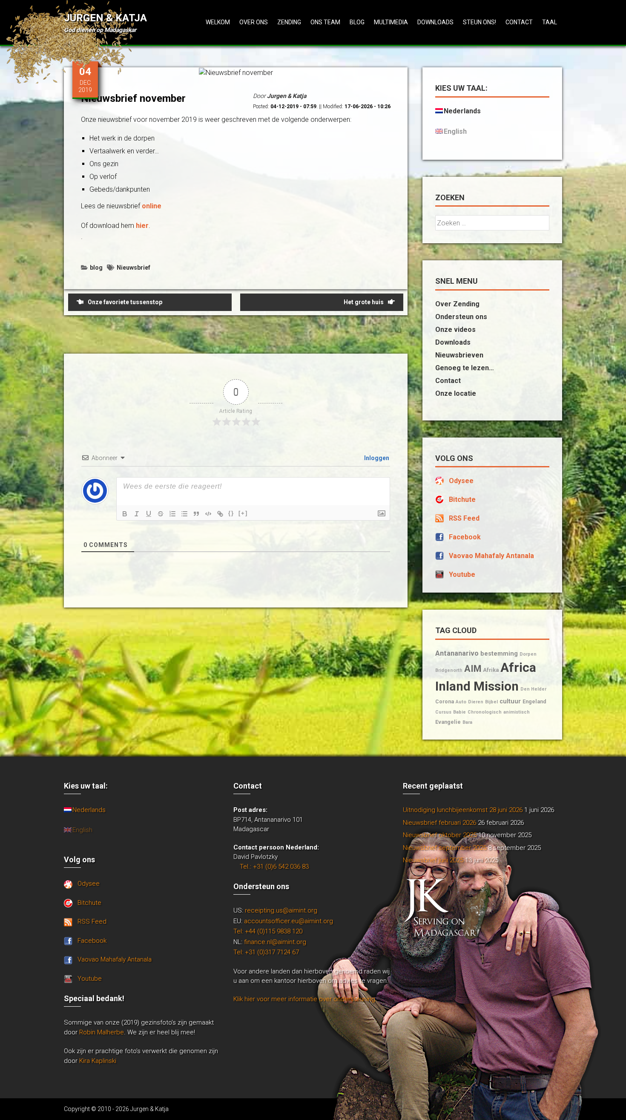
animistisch (516, 712)
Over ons (253, 22)
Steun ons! (479, 22)
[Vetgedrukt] (125, 514)
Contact (519, 22)
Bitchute (462, 499)
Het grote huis (364, 302)
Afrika (491, 670)
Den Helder (533, 689)
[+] (243, 513)
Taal (549, 22)
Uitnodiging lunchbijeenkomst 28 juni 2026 (463, 810)
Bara (467, 722)
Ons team (325, 22)
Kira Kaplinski (97, 1061)
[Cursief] (137, 514)
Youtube (462, 574)
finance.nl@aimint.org (275, 942)
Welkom (218, 22)
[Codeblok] (208, 514)
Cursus (443, 712)
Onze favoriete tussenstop (125, 302)
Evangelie (448, 722)
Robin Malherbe (101, 1032)
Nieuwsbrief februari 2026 (439, 822)
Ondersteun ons (461, 317)
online (151, 206)
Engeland (534, 701)
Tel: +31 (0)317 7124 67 (266, 952)
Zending (289, 22)
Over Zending (457, 304)
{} (231, 513)
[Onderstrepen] (149, 514)
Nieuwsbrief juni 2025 (433, 860)
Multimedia (391, 22)
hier (142, 226)
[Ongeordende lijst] (184, 514)
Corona (444, 701)
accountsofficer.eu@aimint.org (288, 921)
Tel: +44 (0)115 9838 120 (267, 931)
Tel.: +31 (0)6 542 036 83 (274, 866)
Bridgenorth (448, 670)
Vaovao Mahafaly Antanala (491, 556)
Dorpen (528, 654)
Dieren (475, 702)
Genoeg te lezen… (464, 368)
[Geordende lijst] (172, 514)
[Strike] (161, 514)
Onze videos (455, 329)
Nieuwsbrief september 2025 (444, 848)
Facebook (465, 537)
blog (96, 267)
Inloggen (376, 458)
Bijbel (491, 702)
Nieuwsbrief (133, 267)
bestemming (499, 653)
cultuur (510, 701)
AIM (472, 668)
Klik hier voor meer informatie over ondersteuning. (305, 999)
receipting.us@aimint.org (281, 910)
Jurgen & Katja (105, 18)
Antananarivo (457, 653)
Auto (461, 702)
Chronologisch (485, 712)
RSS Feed (464, 518)
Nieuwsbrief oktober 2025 (440, 835)
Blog (357, 22)
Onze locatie (455, 393)
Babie (459, 712)
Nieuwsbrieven (459, 355)
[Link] (220, 514)
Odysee (461, 481)
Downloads (435, 22)
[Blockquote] (196, 514)
